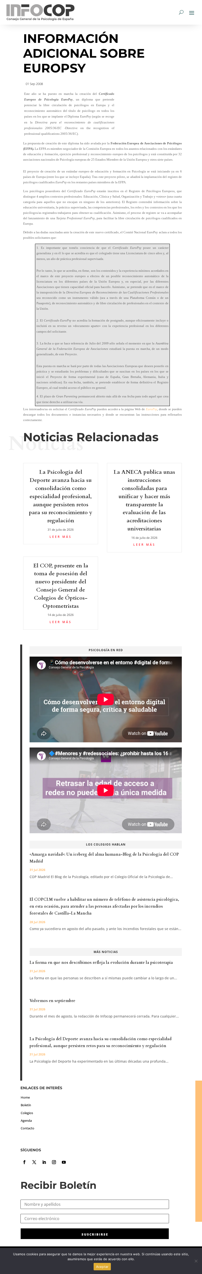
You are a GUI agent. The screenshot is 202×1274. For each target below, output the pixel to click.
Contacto (27, 1128)
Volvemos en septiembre (52, 1000)
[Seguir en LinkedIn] (44, 1162)
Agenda (26, 1120)
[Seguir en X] (34, 1162)
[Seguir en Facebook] (24, 1162)
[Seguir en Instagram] (54, 1162)
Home (25, 1097)
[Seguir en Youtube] (64, 1162)
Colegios (27, 1113)
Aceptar (102, 1267)
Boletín (26, 1105)
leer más (61, 537)
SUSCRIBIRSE (95, 1234)
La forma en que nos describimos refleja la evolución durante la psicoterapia (101, 962)
